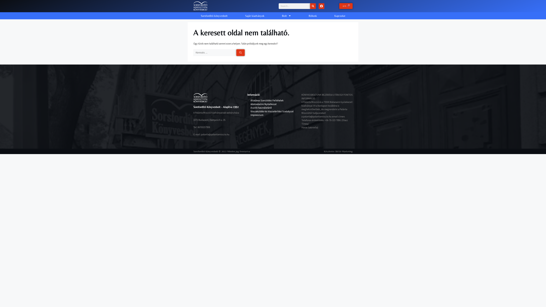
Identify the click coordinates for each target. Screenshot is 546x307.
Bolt (284, 15)
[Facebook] (321, 6)
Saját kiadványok (254, 15)
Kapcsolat (339, 15)
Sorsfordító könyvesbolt (214, 15)
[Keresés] (313, 6)
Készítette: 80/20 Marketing (338, 151)
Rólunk (313, 15)
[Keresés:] (214, 52)
